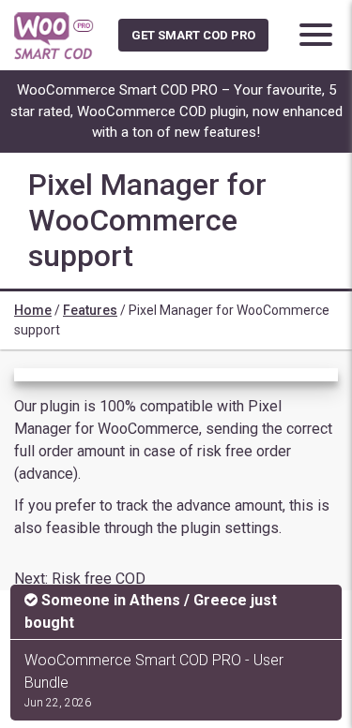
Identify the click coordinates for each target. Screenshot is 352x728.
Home (33, 310)
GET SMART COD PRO (193, 35)
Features (90, 310)
